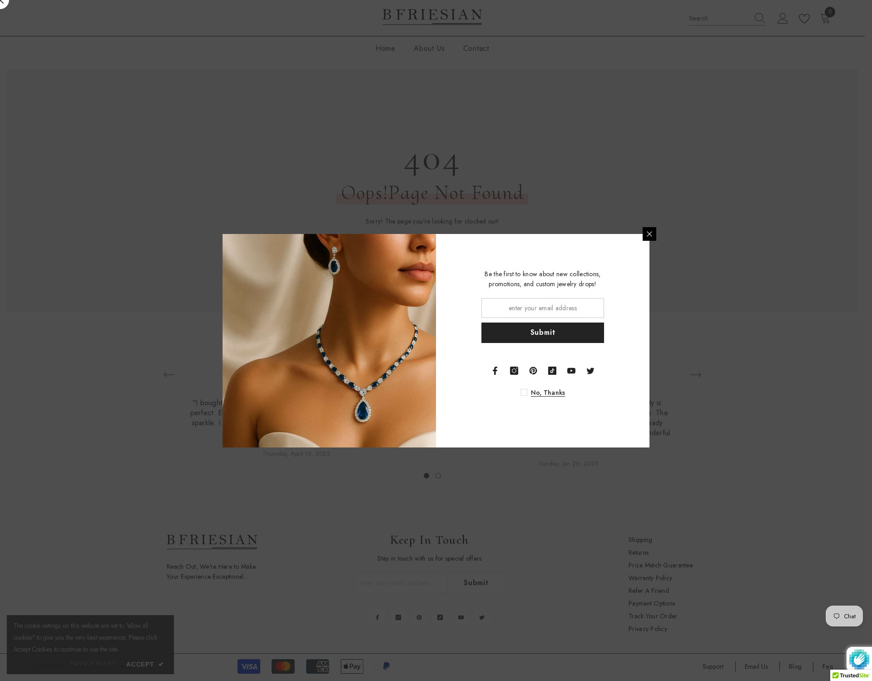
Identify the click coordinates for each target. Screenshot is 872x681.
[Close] (649, 234)
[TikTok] (552, 370)
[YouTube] (571, 370)
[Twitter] (590, 370)
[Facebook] (495, 370)
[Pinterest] (533, 370)
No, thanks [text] (548, 392)
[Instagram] (514, 370)
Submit (542, 332)
